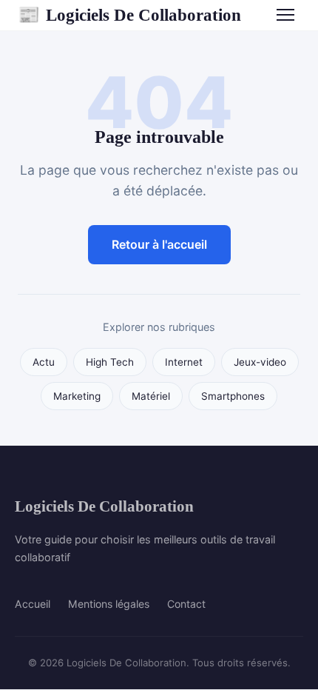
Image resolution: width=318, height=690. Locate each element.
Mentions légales (108, 603)
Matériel (151, 396)
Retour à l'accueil (159, 244)
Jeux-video (260, 362)
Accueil (32, 603)
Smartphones (233, 396)
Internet (184, 362)
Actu (44, 362)
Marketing (77, 396)
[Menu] (285, 15)
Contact (186, 603)
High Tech (110, 362)
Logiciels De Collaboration (129, 14)
